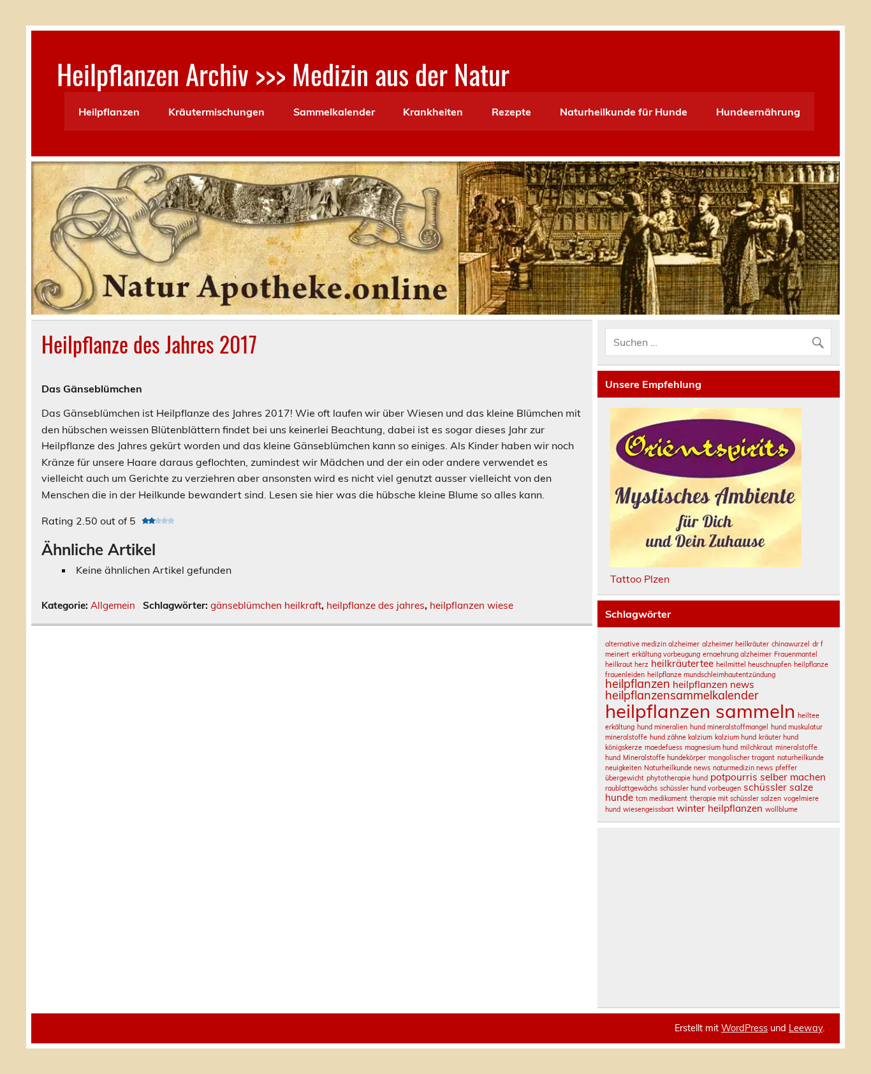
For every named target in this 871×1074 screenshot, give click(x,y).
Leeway (806, 1028)
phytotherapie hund (677, 777)
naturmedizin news (743, 767)
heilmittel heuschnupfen (753, 664)
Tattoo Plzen (640, 578)
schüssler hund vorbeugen (700, 788)
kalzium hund (735, 737)
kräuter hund (778, 737)
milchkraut (756, 747)
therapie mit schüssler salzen (735, 798)
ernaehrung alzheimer (737, 654)
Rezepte (511, 111)
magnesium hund (711, 747)
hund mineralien (662, 726)
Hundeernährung (758, 111)
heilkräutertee (682, 663)
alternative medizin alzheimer (652, 643)
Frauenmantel (795, 654)
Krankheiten (433, 111)
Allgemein (113, 605)
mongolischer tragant (741, 757)
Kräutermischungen (216, 111)
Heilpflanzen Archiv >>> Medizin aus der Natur (283, 73)
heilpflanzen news (713, 684)
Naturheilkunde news (677, 767)
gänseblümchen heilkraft (265, 605)
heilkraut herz (626, 664)
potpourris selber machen (768, 777)
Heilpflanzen (109, 111)
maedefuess (663, 747)
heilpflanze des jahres (375, 605)
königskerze (623, 747)
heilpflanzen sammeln (700, 710)
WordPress (744, 1028)
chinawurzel (791, 643)
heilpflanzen (637, 683)
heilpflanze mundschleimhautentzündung (711, 674)
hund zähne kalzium (681, 737)
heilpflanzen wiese (471, 605)
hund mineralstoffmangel (729, 726)
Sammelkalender (334, 111)
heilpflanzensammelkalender (682, 695)
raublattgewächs (631, 788)
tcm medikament (661, 798)
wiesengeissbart (648, 809)
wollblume (781, 809)
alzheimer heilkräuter (735, 643)
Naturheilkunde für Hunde (623, 111)
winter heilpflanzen (720, 808)
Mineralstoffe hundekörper (664, 757)
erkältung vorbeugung (666, 654)
